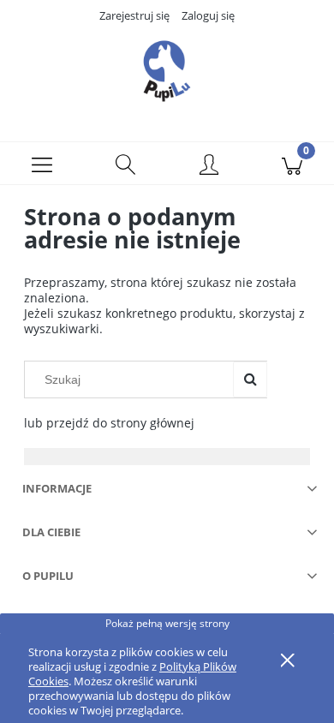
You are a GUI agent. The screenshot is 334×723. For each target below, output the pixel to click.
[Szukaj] (250, 379)
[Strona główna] (167, 71)
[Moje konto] (209, 166)
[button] (42, 163)
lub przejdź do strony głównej (109, 423)
